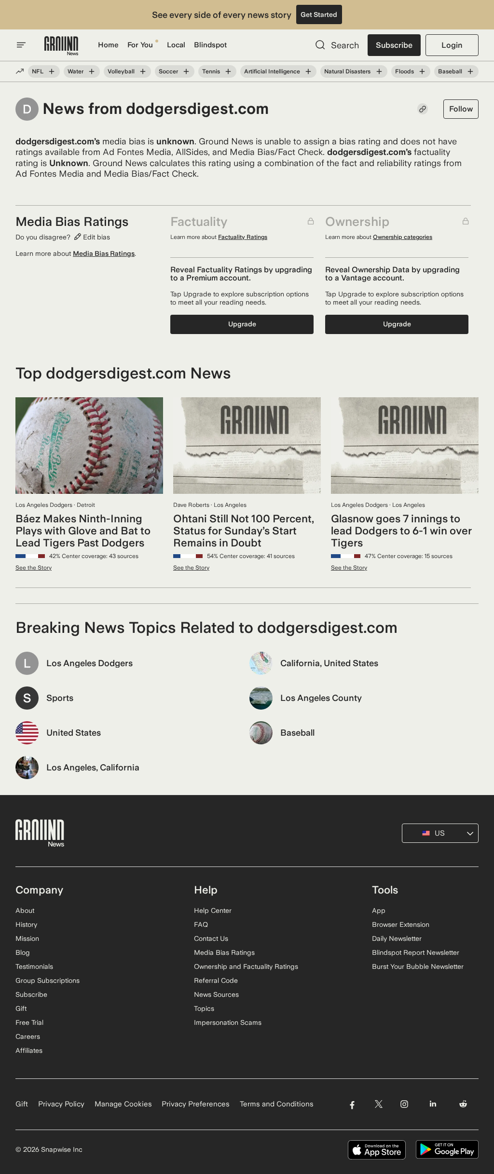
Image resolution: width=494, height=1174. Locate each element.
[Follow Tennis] (228, 71)
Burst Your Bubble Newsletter (418, 966)
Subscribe (394, 45)
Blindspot (210, 45)
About (24, 910)
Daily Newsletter (397, 938)
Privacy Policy (61, 1104)
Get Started (319, 14)
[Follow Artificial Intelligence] (308, 71)
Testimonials (34, 966)
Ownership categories (402, 237)
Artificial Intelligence (272, 71)
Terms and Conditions (277, 1104)
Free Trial (29, 1022)
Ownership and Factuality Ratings (246, 966)
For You (140, 45)
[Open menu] (21, 45)
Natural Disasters (347, 71)
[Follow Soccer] (186, 71)
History (26, 924)
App (378, 910)
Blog (22, 952)
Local (176, 45)
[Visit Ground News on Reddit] (463, 1104)
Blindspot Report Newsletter (415, 952)
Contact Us (211, 938)
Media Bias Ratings (104, 253)
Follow (461, 108)
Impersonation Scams (227, 1022)
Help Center (213, 910)
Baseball (450, 71)
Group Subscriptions (47, 980)
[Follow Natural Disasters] (378, 71)
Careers (27, 1036)
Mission (27, 938)
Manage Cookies (123, 1104)
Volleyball (121, 71)
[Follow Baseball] (470, 71)
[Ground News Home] (61, 46)
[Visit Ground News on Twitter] (378, 1104)
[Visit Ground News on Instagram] (404, 1104)
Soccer (168, 71)
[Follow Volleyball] (142, 71)
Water (75, 71)
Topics (204, 1008)
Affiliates (28, 1050)
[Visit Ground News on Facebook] (352, 1104)
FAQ (201, 924)
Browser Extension (400, 924)
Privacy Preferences (196, 1104)
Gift (21, 1008)
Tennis (211, 71)
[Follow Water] (91, 71)
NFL (37, 71)
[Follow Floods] (422, 71)
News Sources (216, 994)
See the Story (33, 567)
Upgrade (242, 324)
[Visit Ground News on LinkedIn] (433, 1104)
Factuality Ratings (242, 237)
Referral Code (216, 980)
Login (451, 45)
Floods (404, 71)
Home (108, 45)
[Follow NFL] (51, 71)
